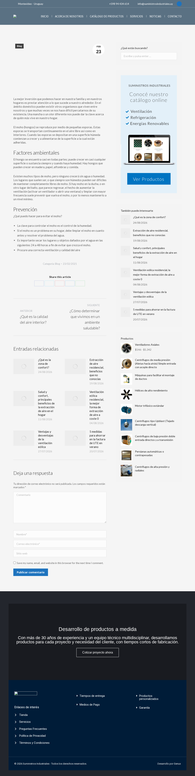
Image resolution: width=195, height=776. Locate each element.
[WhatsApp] (80, 283)
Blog (19, 46)
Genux (177, 763)
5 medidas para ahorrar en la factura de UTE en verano (97, 439)
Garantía (144, 707)
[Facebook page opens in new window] (179, 3)
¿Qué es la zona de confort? (44, 363)
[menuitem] (45, 16)
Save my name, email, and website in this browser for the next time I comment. (60, 563)
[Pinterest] (59, 283)
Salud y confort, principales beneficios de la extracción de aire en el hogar (46, 403)
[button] (97, 695)
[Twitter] (49, 283)
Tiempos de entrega (92, 696)
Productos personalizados (148, 697)
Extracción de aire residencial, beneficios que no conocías (97, 369)
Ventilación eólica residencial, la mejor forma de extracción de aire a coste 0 (97, 405)
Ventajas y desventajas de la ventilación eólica (45, 439)
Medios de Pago (90, 704)
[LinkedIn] (70, 283)
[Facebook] (39, 283)
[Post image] (23, 366)
